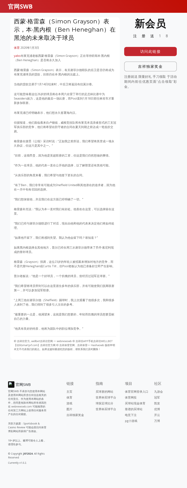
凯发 (157, 403)
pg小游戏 (131, 421)
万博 (157, 421)
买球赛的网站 (104, 392)
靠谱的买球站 (133, 409)
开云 (157, 415)
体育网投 (131, 397)
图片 (69, 409)
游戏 (69, 403)
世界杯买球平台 (106, 397)
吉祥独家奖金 (150, 66)
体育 (17, 48)
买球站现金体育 (135, 403)
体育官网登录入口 (136, 392)
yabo (17, 56)
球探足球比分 (104, 403)
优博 (157, 409)
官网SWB (20, 6)
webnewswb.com (21, 406)
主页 (69, 392)
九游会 (158, 392)
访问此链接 (150, 51)
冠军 (157, 397)
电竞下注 (131, 415)
